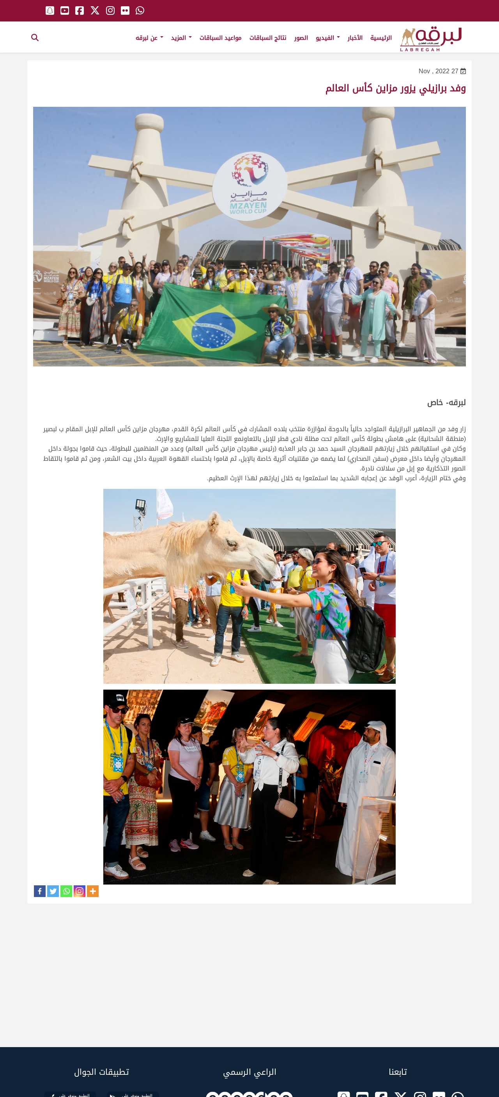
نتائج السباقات (268, 37)
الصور (301, 37)
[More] (93, 891)
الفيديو (326, 37)
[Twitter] (53, 891)
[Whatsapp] (66, 891)
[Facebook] (40, 891)
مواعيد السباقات (221, 37)
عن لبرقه (147, 37)
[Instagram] (79, 891)
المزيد (179, 37)
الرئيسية (381, 37)
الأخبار (355, 37)
